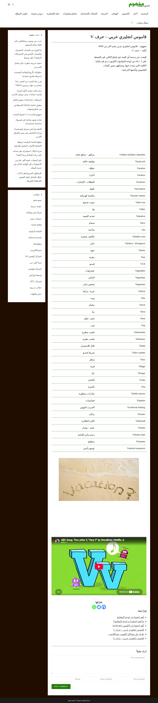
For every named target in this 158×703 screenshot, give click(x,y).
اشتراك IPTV (36, 281)
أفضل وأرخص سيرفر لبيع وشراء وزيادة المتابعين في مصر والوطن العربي (27, 133)
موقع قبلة (37, 244)
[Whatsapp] (94, 607)
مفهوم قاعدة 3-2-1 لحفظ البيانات (27, 114)
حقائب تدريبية (36, 287)
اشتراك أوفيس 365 (33, 256)
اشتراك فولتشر (35, 269)
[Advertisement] (72, 62)
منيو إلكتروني (36, 250)
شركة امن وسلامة (34, 212)
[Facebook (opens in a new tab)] (9, 4)
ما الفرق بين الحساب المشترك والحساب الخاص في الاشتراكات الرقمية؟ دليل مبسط (28, 54)
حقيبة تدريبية (36, 206)
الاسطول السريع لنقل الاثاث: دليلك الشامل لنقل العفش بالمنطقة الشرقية (29, 177)
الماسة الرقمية (35, 231)
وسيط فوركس (35, 275)
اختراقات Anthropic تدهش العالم (27, 100)
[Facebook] (104, 607)
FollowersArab (35, 237)
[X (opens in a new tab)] (13, 4)
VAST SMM (36, 225)
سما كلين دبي (36, 262)
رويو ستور (37, 200)
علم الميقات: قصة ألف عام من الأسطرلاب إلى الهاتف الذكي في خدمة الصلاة (28, 164)
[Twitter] (99, 607)
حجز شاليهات (36, 294)
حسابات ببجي (36, 219)
